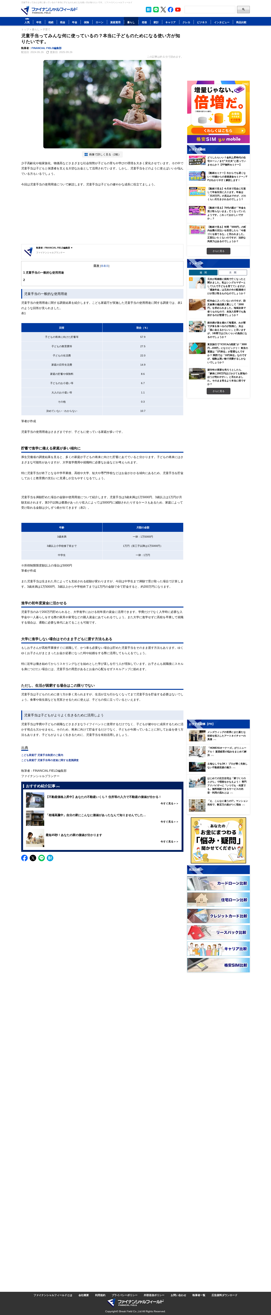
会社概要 (84, 1295)
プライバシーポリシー (125, 1295)
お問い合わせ (178, 1295)
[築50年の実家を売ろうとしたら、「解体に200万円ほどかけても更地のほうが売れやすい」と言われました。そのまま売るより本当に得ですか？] (197, 373)
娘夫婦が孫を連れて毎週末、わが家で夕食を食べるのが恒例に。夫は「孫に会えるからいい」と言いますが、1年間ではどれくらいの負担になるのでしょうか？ (227, 329)
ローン (99, 22)
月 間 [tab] (232, 272)
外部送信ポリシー (154, 1295)
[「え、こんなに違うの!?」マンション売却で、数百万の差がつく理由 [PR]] (219, 810)
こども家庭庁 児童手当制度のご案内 (42, 755)
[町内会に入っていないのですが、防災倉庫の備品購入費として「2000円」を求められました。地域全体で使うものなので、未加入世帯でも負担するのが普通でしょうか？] (197, 304)
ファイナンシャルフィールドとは (53, 1295)
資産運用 (115, 22)
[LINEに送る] (41, 858)
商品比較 (241, 22)
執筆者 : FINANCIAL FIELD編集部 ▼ (54, 248)
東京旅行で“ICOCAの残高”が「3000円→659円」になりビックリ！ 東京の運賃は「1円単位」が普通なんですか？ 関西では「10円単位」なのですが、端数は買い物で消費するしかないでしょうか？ (227, 353)
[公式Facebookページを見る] (170, 9)
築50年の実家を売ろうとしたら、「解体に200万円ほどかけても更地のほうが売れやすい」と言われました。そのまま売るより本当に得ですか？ (227, 377)
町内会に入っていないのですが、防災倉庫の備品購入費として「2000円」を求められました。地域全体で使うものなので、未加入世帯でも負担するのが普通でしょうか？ (226, 308)
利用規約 (100, 1295)
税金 (62, 22)
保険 (86, 22)
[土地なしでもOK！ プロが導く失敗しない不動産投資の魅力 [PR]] (219, 771)
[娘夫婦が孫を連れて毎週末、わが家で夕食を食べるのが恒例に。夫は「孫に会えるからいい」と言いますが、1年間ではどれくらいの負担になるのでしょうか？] (197, 326)
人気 (27, 22)
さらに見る (219, 251)
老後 (144, 22)
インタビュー (222, 22)
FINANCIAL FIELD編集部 (47, 48)
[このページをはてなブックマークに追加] (148, 9)
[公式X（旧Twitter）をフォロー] (163, 9)
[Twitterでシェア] (33, 858)
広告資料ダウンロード (224, 1295)
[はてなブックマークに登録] (50, 858)
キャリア (170, 22)
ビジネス (202, 22)
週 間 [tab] (203, 272)
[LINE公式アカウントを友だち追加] (156, 9)
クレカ (186, 22)
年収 (38, 22)
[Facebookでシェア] (24, 858)
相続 (50, 22)
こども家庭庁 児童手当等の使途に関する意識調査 (50, 760)
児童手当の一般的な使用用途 (43, 272)
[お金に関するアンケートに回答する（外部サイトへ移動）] (218, 840)
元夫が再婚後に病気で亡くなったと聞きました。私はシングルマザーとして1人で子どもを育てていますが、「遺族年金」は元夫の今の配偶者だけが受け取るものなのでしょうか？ (227, 286)
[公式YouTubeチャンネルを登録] (178, 9)
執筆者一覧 (198, 1295)
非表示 (105, 266)
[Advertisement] (102, 215)
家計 (156, 22)
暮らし (131, 22)
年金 (74, 22)
